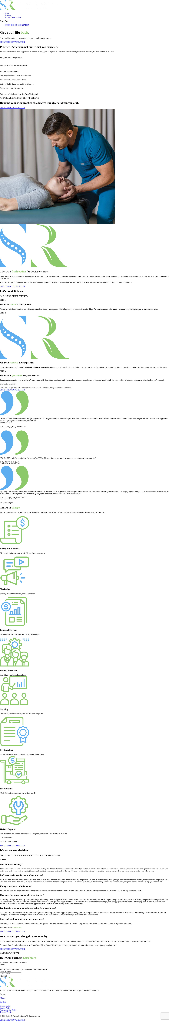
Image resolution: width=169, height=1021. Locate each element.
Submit (3, 976)
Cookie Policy (5, 1008)
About (7, 13)
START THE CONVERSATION (17, 25)
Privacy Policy (5, 1006)
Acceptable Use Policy (8, 1010)
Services (8, 15)
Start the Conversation (13, 17)
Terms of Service (6, 1012)
